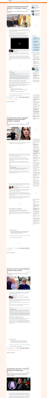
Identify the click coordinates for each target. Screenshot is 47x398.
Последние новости (36, 52)
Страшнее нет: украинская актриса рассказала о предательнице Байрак (19, 232)
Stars (7, 2)
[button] (7, 1)
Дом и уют (31, 2)
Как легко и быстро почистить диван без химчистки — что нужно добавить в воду (37, 45)
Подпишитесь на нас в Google (29, 9)
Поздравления (22, 2)
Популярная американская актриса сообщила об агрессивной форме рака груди (20, 231)
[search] (39, 1)
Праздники (36, 2)
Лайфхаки (27, 2)
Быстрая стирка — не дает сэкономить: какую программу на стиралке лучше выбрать (37, 38)
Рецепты (16, 2)
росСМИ (13, 304)
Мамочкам (33, 2)
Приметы (17, 2)
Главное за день (35, 5)
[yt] (23, 97)
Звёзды (40, 2)
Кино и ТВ (24, 2)
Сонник (29, 2)
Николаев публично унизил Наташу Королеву (18, 327)
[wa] (19, 97)
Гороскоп (14, 2)
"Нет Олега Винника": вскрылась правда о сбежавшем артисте (18, 91)
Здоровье (19, 2)
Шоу (25, 2)
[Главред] (10, 1)
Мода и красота (9, 2)
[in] (28, 97)
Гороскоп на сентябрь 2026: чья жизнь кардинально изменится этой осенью (36, 50)
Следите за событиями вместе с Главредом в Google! (11, 97)
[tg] (22, 97)
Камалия (14, 29)
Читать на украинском (28, 116)
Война (35, 9)
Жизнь (34, 2)
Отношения (12, 2)
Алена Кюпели (9, 122)
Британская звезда (11, 142)
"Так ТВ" (24, 33)
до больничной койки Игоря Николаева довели (22, 339)
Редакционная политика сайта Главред (17, 95)
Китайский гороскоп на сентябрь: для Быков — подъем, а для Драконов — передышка (36, 42)
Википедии (13, 75)
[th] (20, 97)
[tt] (26, 97)
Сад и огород (39, 2)
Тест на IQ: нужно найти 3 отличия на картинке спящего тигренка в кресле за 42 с (37, 47)
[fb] (24, 97)
